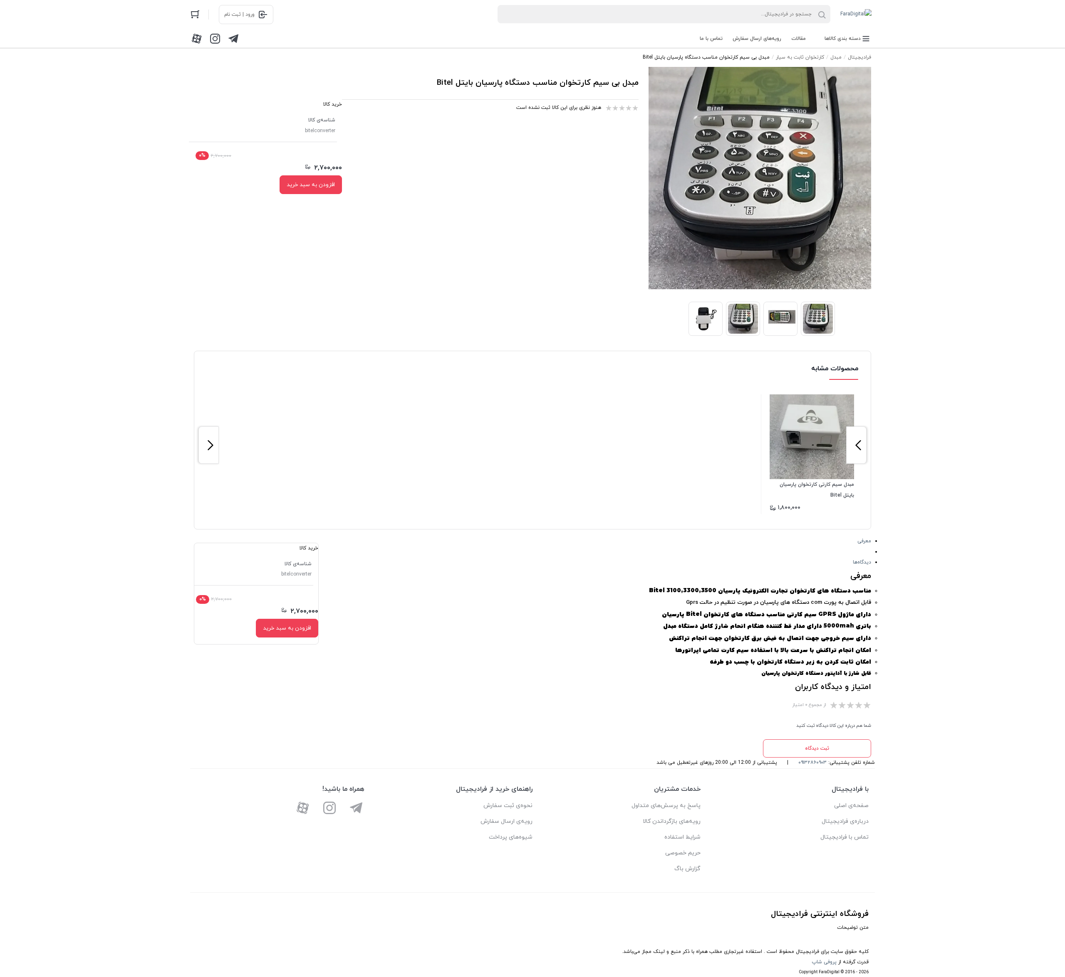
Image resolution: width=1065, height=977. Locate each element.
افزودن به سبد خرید (311, 185)
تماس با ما (711, 38)
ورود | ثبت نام (239, 14)
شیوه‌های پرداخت (510, 837)
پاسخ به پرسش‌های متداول (666, 806)
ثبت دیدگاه (817, 748)
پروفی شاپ (824, 962)
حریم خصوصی (683, 853)
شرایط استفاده (682, 837)
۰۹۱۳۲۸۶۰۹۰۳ (812, 762)
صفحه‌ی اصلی (851, 806)
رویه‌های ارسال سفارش (757, 38)
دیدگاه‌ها (862, 562)
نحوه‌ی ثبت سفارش (507, 806)
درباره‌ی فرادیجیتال (845, 821)
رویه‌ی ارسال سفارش (506, 821)
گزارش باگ (687, 869)
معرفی (864, 541)
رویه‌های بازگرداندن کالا (672, 821)
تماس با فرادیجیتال (844, 837)
